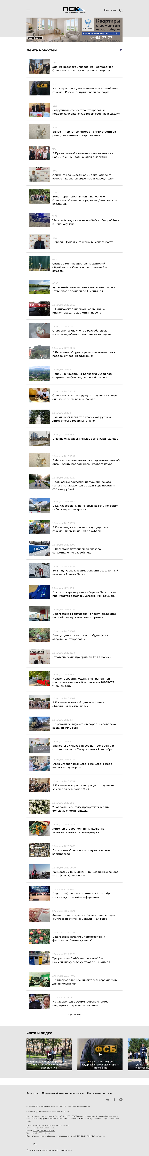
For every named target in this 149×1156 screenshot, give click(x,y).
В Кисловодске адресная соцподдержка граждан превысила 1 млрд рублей (80, 529)
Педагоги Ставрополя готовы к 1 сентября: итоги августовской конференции (82, 895)
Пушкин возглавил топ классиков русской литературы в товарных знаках (81, 419)
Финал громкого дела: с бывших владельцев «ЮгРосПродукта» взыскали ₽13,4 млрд (83, 917)
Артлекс (66, 1150)
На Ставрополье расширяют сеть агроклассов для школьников (84, 981)
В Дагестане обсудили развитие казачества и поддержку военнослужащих (83, 354)
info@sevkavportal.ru (44, 1130)
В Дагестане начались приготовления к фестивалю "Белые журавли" (79, 938)
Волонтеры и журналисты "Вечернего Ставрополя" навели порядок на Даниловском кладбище (84, 200)
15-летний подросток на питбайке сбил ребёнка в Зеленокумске (85, 222)
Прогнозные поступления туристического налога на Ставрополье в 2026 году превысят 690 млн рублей (83, 485)
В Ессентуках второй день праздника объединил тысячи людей (78, 704)
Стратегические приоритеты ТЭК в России (81, 657)
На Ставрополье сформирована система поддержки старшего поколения (80, 1003)
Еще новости (74, 1014)
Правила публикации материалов (63, 1093)
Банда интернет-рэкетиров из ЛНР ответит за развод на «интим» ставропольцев (84, 133)
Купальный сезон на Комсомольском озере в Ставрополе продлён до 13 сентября (83, 289)
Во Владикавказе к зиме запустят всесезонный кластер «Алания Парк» (85, 572)
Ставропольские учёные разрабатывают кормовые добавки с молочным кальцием (81, 332)
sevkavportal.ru (85, 1136)
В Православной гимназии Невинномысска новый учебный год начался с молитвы (82, 155)
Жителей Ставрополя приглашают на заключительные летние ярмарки (78, 830)
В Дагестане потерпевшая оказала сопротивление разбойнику (76, 550)
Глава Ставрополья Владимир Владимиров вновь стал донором (82, 765)
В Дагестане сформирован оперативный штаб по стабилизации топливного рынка (84, 615)
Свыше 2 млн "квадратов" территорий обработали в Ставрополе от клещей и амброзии (79, 267)
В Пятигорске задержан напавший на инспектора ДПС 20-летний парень (78, 310)
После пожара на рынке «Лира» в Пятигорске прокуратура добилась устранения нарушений (84, 594)
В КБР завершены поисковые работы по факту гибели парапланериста (85, 507)
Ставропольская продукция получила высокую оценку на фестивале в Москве (85, 397)
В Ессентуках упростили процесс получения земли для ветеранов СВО (83, 787)
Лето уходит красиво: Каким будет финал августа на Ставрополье (81, 637)
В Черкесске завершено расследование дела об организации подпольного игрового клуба (86, 462)
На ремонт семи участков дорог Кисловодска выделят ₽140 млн (84, 725)
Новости (110, 10)
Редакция (32, 1093)
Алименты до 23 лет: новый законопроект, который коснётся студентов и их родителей (83, 176)
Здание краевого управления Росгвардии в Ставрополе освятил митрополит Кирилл (82, 68)
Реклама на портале (99, 1093)
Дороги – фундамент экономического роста (82, 242)
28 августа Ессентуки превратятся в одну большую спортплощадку (80, 808)
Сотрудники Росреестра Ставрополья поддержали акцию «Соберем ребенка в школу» (86, 112)
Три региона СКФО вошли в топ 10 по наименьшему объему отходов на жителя (81, 960)
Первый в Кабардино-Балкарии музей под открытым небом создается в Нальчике (82, 375)
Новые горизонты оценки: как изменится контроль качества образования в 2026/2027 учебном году (83, 682)
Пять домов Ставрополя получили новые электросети (81, 852)
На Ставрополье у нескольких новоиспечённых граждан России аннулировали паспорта (85, 90)
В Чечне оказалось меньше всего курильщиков (85, 438)
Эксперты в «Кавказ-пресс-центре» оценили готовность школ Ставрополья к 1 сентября (83, 747)
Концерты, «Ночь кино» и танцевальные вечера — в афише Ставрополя (85, 873)
